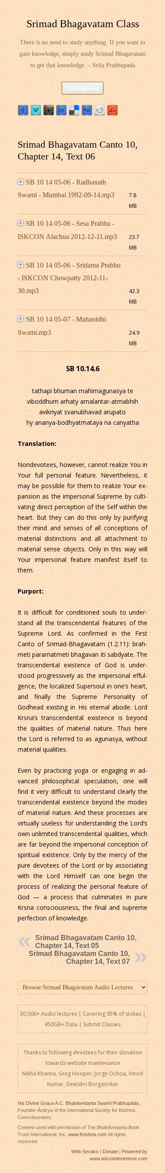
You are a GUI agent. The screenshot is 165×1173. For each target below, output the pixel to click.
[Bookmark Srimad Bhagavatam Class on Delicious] (74, 113)
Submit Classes (102, 1024)
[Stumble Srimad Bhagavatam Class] (112, 113)
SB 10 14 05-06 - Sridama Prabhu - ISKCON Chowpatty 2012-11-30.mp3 (69, 278)
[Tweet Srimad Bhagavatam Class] (35, 113)
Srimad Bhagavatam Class (82, 23)
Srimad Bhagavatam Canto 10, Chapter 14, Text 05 (85, 941)
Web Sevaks (85, 1151)
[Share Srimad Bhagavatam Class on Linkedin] (61, 113)
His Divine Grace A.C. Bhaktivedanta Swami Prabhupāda (78, 1103)
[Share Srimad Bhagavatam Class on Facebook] (23, 113)
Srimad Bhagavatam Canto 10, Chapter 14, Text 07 (79, 957)
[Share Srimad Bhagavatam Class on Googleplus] (48, 113)
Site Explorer (82, 88)
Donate (110, 1151)
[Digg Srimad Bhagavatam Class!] (86, 113)
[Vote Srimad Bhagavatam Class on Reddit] (99, 113)
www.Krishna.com (87, 1134)
